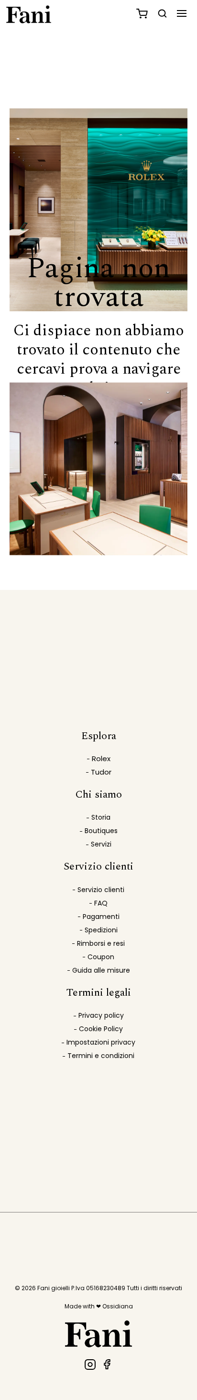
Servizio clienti (100, 889)
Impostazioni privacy (100, 1042)
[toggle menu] (182, 13)
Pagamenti (101, 916)
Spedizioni (101, 930)
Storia (100, 817)
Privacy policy (101, 1015)
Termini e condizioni (100, 1055)
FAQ (101, 903)
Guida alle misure (101, 970)
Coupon (101, 957)
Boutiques (101, 830)
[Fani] (90, 1364)
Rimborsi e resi (101, 943)
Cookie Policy (101, 1029)
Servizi (101, 844)
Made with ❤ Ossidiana (99, 1306)
